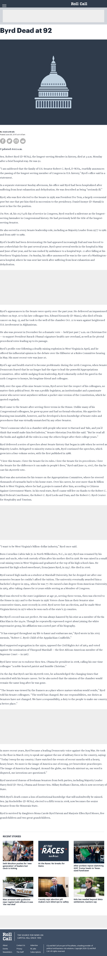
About (5, 945)
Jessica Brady (9, 132)
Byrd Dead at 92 (26, 30)
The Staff (20, 952)
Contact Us (21, 945)
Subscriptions (35, 952)
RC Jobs (33, 949)
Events (5, 949)
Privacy (19, 949)
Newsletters (7, 952)
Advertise (34, 945)
